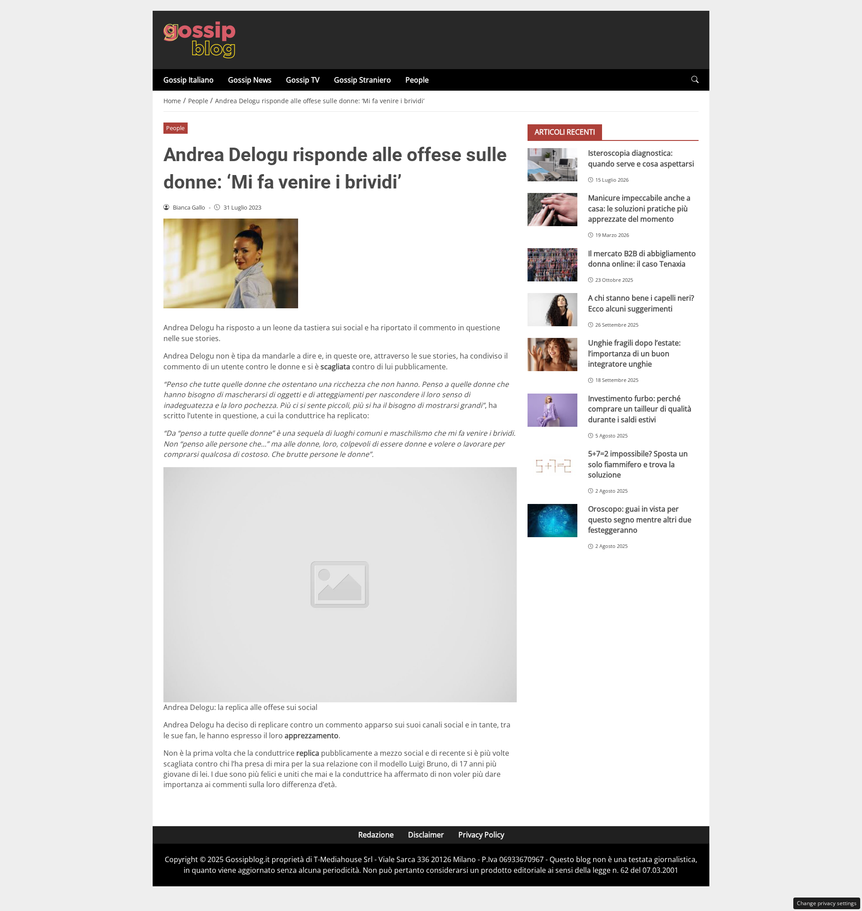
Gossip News (250, 80)
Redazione (376, 835)
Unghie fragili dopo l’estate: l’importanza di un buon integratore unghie (634, 353)
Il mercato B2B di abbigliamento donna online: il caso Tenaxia (642, 258)
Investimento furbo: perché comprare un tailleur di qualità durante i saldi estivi (639, 409)
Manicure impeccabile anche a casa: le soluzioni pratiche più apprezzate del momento (639, 208)
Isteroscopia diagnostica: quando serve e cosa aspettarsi (641, 158)
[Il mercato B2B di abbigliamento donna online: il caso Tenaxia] (552, 264)
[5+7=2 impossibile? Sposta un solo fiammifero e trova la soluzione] (552, 465)
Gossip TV (303, 80)
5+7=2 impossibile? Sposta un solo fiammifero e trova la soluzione (638, 464)
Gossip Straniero (362, 80)
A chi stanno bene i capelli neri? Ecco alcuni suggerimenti (641, 303)
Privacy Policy (481, 835)
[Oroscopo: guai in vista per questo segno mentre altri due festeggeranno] (552, 520)
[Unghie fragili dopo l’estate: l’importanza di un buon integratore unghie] (552, 354)
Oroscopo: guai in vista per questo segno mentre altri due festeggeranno (639, 519)
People (417, 80)
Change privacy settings (827, 903)
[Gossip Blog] (199, 39)
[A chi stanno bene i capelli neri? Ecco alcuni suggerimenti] (552, 309)
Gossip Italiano (188, 80)
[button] (695, 79)
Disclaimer (426, 835)
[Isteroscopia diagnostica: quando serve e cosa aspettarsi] (552, 164)
